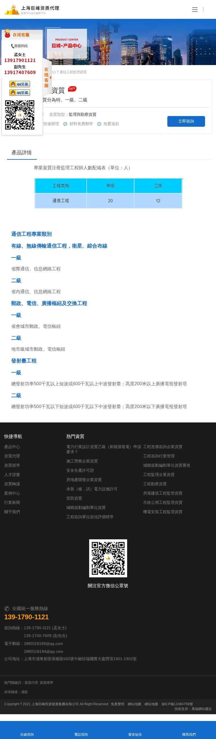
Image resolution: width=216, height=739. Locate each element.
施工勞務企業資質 (82, 461)
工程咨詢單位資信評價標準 (90, 517)
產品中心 (12, 446)
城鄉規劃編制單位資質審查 (166, 465)
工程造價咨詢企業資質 (163, 446)
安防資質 (74, 498)
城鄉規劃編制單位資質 (86, 507)
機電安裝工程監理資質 (163, 511)
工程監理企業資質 (159, 474)
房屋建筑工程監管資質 (163, 493)
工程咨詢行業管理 (159, 456)
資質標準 (12, 465)
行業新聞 (12, 502)
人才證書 (12, 474)
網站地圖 (134, 704)
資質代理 (12, 456)
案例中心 (12, 493)
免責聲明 (117, 704)
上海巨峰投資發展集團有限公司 (55, 704)
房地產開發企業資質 (84, 479)
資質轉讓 (12, 484)
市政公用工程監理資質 (163, 502)
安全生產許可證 (80, 470)
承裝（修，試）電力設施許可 (92, 489)
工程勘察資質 (155, 484)
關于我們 (12, 511)
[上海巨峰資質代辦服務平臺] (21, 9)
